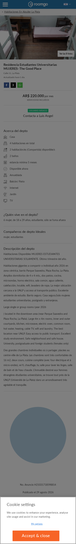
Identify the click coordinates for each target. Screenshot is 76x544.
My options (37, 524)
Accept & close (36, 536)
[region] (38, 520)
